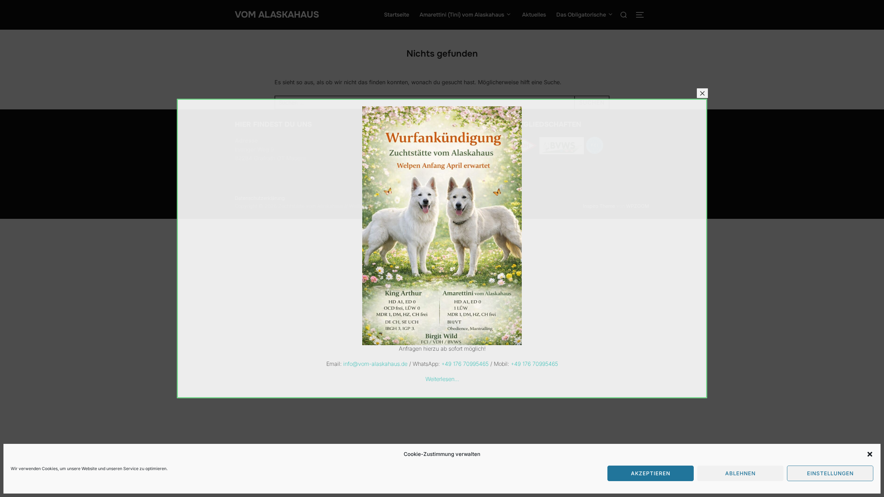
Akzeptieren (650, 473)
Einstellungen (830, 473)
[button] (869, 454)
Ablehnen (740, 473)
